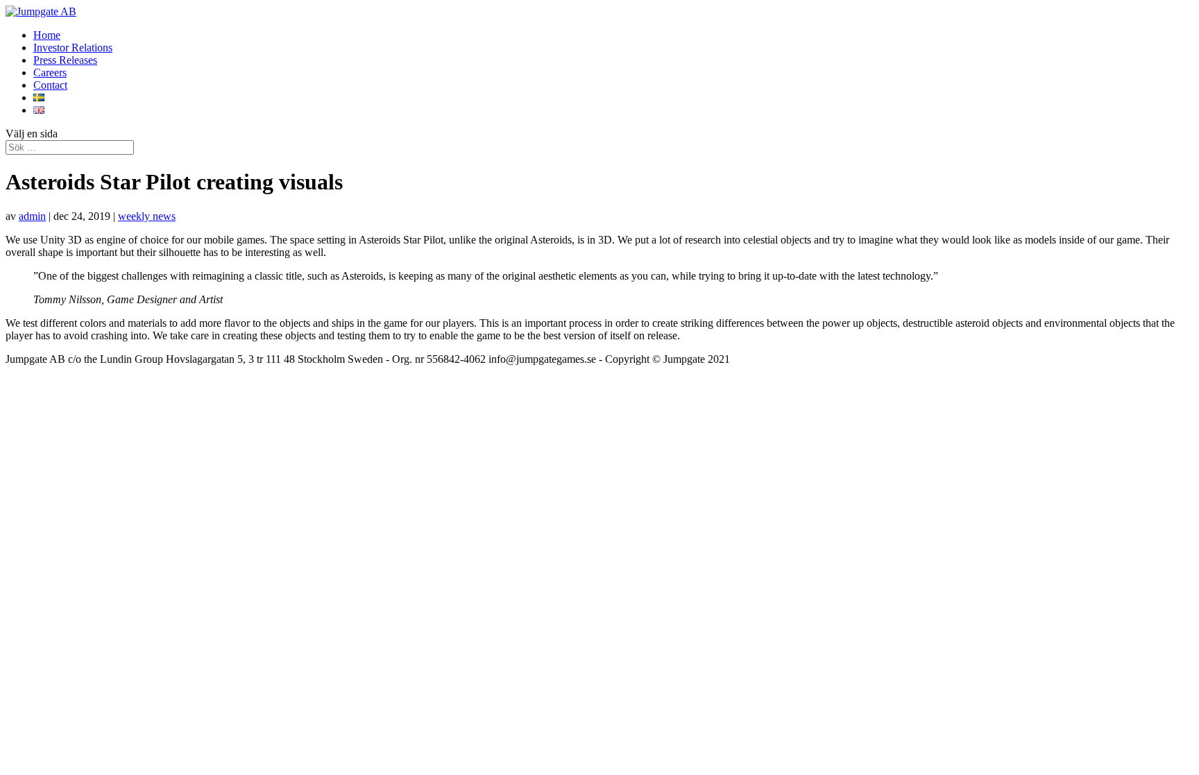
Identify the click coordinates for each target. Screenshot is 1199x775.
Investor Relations (72, 47)
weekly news (147, 216)
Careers (50, 72)
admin (32, 216)
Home (46, 35)
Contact (50, 85)
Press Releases (65, 60)
